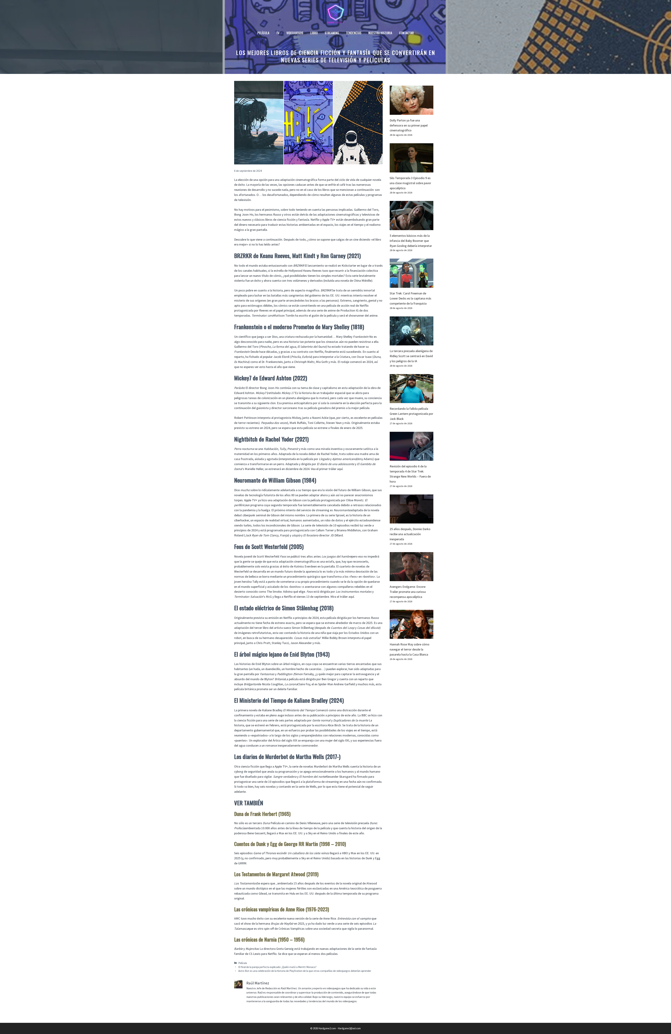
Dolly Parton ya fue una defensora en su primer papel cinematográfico (409, 125)
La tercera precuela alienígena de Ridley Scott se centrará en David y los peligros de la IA (411, 356)
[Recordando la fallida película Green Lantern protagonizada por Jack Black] (411, 401)
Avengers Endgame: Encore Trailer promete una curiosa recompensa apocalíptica (408, 592)
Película (263, 33)
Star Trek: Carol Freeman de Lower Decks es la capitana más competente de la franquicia (410, 298)
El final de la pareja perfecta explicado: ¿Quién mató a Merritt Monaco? (277, 967)
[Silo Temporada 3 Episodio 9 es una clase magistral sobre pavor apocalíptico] (411, 170)
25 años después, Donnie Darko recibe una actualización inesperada (410, 534)
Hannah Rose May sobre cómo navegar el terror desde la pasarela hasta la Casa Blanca (409, 649)
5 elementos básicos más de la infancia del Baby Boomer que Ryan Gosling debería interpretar (411, 241)
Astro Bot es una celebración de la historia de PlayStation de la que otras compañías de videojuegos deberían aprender (304, 970)
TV (277, 33)
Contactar (406, 33)
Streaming (332, 33)
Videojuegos (294, 33)
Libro (314, 33)
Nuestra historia (380, 33)
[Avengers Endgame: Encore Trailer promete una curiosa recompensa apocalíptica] (411, 579)
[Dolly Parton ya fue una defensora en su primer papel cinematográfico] (411, 112)
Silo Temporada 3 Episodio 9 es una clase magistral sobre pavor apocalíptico (410, 183)
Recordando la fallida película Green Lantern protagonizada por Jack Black (411, 414)
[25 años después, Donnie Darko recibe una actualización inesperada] (411, 521)
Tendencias (353, 33)
